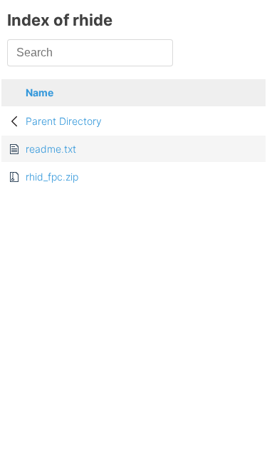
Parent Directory (64, 121)
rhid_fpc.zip (52, 177)
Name (39, 92)
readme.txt (51, 149)
